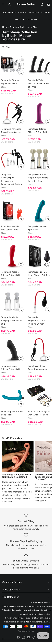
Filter (7, 47)
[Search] (9, 4)
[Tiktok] (33, 637)
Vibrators (22, 12)
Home (5, 27)
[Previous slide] (3, 19)
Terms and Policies (26, 631)
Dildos (47, 12)
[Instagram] (23, 637)
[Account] (42, 4)
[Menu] (3, 4)
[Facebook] (18, 637)
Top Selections (9, 12)
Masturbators (35, 12)
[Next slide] (49, 19)
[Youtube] (28, 637)
